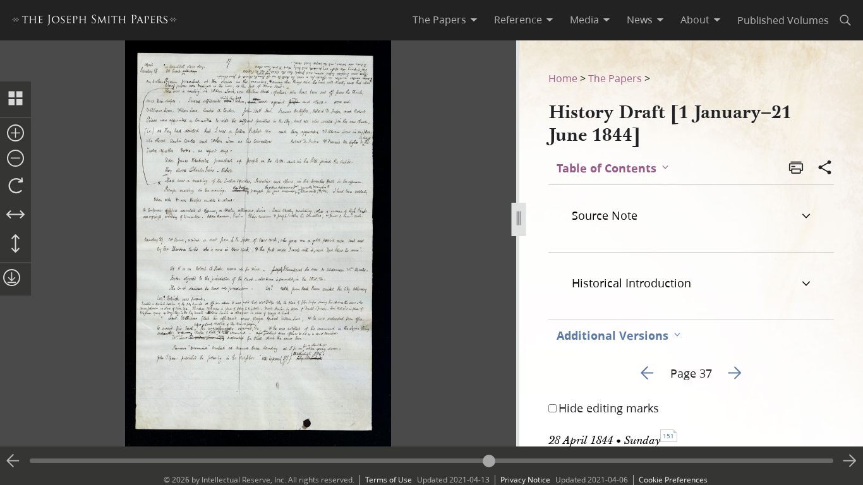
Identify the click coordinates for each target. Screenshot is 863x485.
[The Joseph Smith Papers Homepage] (94, 22)
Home (562, 78)
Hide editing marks (608, 408)
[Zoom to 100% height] (15, 244)
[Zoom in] (15, 134)
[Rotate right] (15, 186)
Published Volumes (783, 20)
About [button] (694, 20)
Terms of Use (388, 479)
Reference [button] (518, 20)
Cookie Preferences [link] (673, 479)
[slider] (431, 460)
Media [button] (584, 20)
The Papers (615, 78)
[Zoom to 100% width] (15, 215)
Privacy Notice (525, 479)
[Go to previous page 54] (13, 461)
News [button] (640, 20)
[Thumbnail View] (15, 99)
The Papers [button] (439, 20)
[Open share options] (825, 169)
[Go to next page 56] (850, 461)
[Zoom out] (15, 159)
